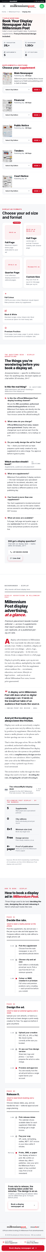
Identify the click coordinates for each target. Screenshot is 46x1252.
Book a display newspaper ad (17, 1205)
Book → (37, 90)
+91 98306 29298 (20, 552)
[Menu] (4, 6)
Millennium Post (14, 12)
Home (4, 12)
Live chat (16, 558)
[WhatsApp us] (42, 6)
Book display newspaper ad (21, 1248)
